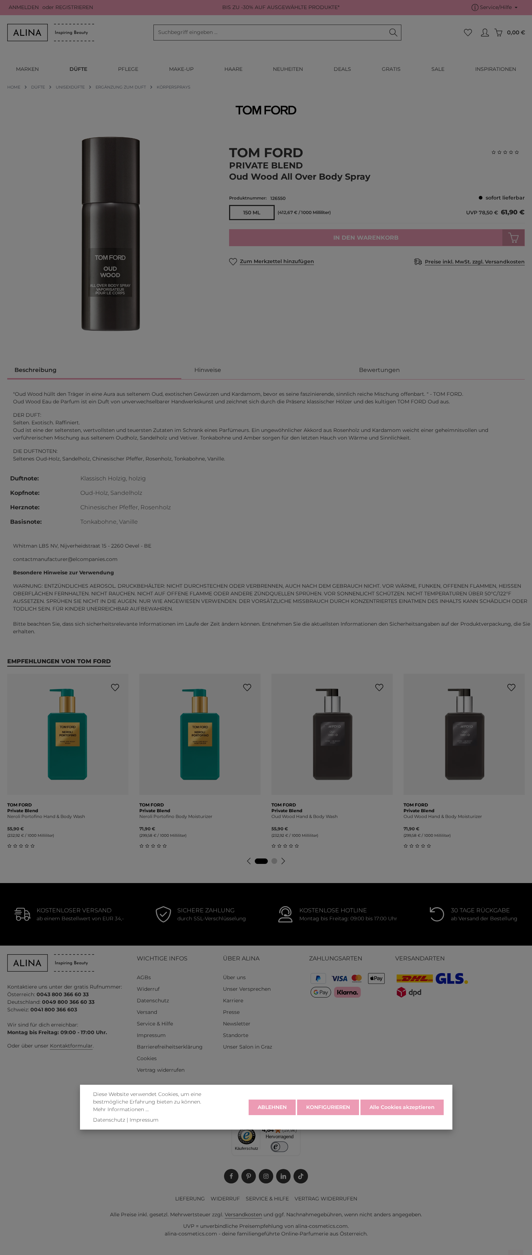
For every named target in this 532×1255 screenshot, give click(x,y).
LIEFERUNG (190, 1198)
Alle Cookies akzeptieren (402, 1107)
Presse (231, 1012)
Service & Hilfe (155, 1023)
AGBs (144, 977)
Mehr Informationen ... (121, 1109)
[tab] (94, 370)
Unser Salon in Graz (247, 1047)
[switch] (279, 1147)
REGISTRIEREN (74, 7)
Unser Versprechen (247, 989)
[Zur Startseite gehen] (50, 32)
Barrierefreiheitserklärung (170, 1047)
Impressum (151, 1035)
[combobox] (269, 32)
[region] (111, 233)
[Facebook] (231, 1176)
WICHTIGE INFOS (162, 958)
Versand (147, 1012)
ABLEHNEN (272, 1107)
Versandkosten (243, 1214)
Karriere (233, 1000)
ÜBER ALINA (241, 958)
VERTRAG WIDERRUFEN (326, 1198)
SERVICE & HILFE (267, 1198)
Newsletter (236, 1023)
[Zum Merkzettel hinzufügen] (115, 687)
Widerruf (148, 989)
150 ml (251, 212)
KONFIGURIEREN (328, 1107)
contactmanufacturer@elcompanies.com (65, 559)
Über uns (234, 977)
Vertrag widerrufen (161, 1070)
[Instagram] (266, 1176)
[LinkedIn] (283, 1176)
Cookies (147, 1058)
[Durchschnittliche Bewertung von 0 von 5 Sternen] (508, 152)
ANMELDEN (24, 7)
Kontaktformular (71, 1045)
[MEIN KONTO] (485, 32)
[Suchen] (393, 32)
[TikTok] (301, 1176)
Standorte (235, 1035)
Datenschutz (153, 1000)
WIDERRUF (225, 1198)
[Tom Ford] (266, 110)
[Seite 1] (261, 861)
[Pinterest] (248, 1176)
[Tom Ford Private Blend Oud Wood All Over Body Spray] (110, 233)
